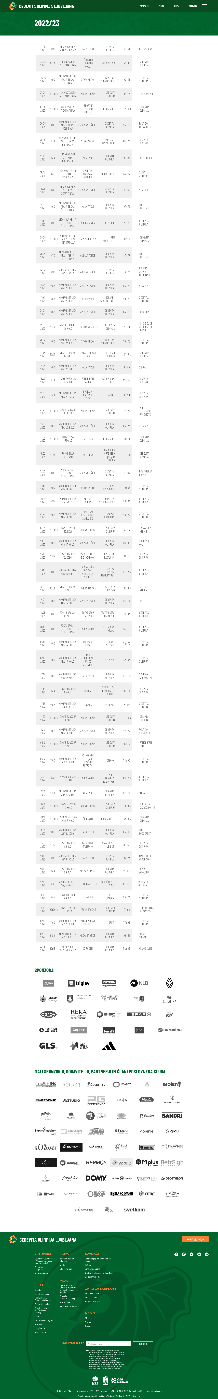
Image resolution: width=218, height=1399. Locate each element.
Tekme (161, 6)
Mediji (90, 1313)
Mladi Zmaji (65, 1302)
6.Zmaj (88, 1265)
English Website (92, 1277)
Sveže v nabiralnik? (73, 1342)
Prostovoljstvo (41, 1324)
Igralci (62, 1265)
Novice (88, 1322)
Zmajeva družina (92, 1269)
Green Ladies (41, 1332)
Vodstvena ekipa (42, 1294)
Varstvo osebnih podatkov (111, 1368)
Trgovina (193, 6)
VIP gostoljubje (41, 1273)
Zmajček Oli (40, 1328)
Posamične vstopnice (40, 1268)
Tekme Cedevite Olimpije (67, 1260)
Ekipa (176, 6)
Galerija (88, 1326)
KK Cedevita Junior (68, 1306)
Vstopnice (144, 6)
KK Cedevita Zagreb (44, 1320)
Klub (39, 1285)
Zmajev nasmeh (92, 1293)
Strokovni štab (66, 1269)
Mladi (64, 1280)
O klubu (38, 1290)
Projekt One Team (93, 1301)
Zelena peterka (92, 1298)
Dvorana (38, 1317)
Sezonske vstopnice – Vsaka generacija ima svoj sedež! (44, 1261)
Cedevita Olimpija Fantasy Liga (99, 1273)
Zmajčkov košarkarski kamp (67, 1297)
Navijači (92, 1253)
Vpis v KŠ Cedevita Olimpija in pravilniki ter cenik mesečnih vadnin (69, 1289)
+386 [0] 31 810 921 (120, 1391)
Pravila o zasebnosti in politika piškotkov (96, 1396)
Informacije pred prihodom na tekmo (98, 1260)
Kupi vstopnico (195, 1239)
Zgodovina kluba (42, 1304)
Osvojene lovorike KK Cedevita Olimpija (43, 1310)
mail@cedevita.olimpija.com (149, 1391)
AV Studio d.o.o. (133, 1396)
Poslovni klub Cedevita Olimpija (43, 1299)
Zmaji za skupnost (101, 1288)
